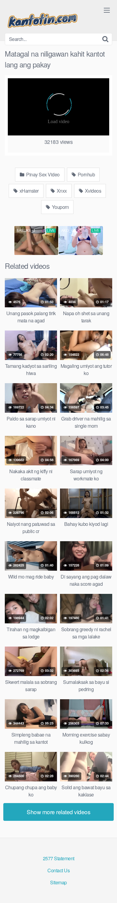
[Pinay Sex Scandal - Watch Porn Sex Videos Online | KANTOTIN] (42, 19)
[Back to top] (106, 890)
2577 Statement (58, 858)
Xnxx (61, 190)
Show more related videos (58, 812)
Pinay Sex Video (42, 174)
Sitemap (58, 882)
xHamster (28, 190)
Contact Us (58, 870)
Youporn (60, 206)
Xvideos (92, 190)
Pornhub (85, 174)
